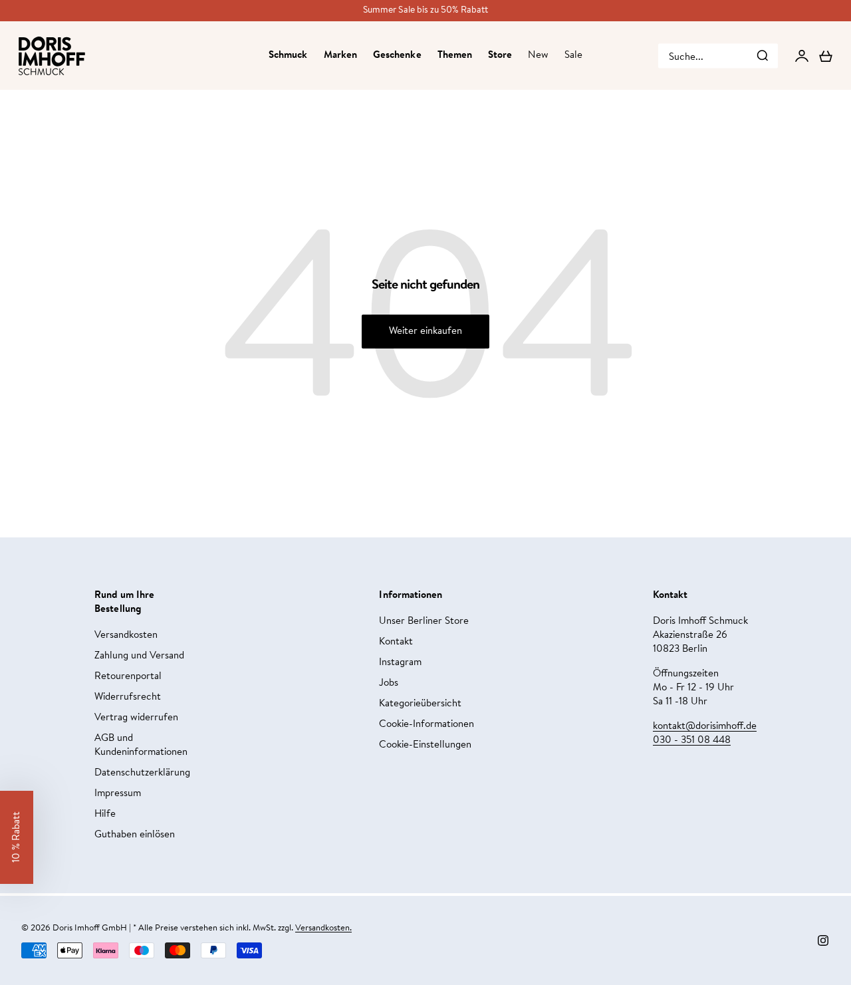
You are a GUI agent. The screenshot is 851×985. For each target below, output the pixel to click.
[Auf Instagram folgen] (823, 940)
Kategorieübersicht (420, 704)
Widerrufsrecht (127, 697)
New (538, 56)
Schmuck (288, 56)
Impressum (117, 794)
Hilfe (105, 814)
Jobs (388, 683)
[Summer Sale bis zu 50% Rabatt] (425, 10)
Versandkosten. (323, 928)
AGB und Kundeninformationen (140, 746)
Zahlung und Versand (139, 656)
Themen (454, 56)
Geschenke (397, 56)
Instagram (400, 663)
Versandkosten (126, 635)
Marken (340, 56)
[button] (16, 837)
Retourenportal (128, 677)
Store (500, 56)
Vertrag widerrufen (136, 718)
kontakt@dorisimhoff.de (705, 727)
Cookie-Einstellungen (425, 745)
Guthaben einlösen (134, 835)
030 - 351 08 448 (692, 741)
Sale (573, 56)
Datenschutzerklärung (142, 773)
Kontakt (396, 642)
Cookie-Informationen (426, 725)
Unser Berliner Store (424, 622)
